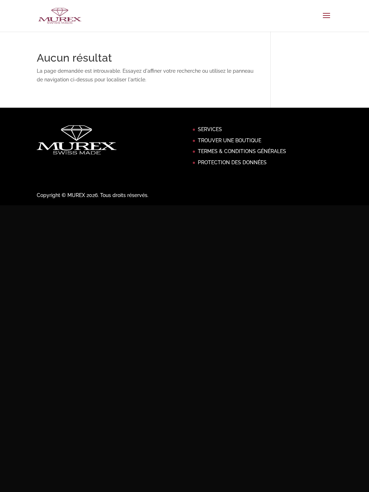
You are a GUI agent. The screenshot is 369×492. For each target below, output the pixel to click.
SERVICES (210, 129)
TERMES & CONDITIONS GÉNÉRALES (242, 151)
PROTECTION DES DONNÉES (232, 162)
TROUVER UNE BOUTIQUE (229, 140)
